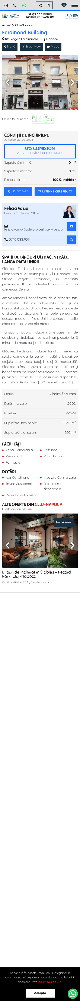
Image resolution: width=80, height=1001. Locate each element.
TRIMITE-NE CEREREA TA (55, 191)
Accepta (40, 993)
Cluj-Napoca (24, 25)
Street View (33, 46)
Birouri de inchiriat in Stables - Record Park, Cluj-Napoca (36, 574)
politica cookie (49, 982)
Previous (7, 82)
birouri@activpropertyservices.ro (5, 4)
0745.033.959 (19, 239)
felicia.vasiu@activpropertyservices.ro (33, 228)
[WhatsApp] (73, 994)
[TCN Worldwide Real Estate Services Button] (71, 16)
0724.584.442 (15, 4)
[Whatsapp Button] (24, 5)
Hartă (11, 46)
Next (72, 82)
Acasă (6, 25)
